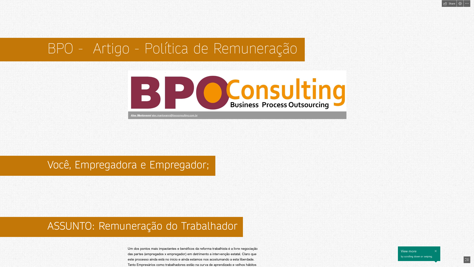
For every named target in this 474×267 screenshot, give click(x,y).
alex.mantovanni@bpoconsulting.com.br (174, 115)
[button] (449, 3)
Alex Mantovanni (141, 115)
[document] (237, 133)
